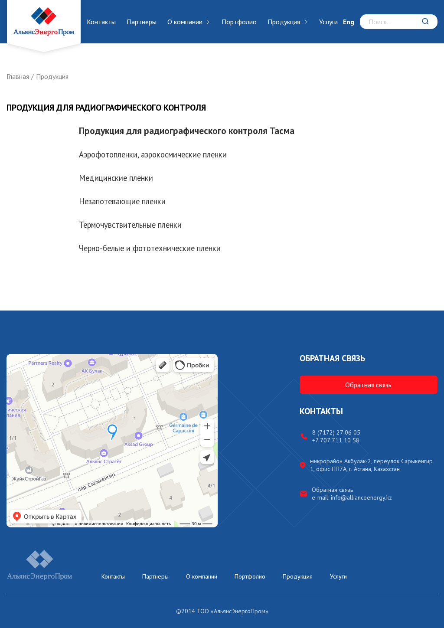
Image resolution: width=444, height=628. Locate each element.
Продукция (284, 21)
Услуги (328, 21)
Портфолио (239, 21)
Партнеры (142, 21)
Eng (348, 21)
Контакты (101, 21)
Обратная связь (368, 384)
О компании (184, 21)
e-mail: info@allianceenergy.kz (352, 497)
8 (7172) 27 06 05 (336, 432)
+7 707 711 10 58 (335, 440)
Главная (18, 76)
